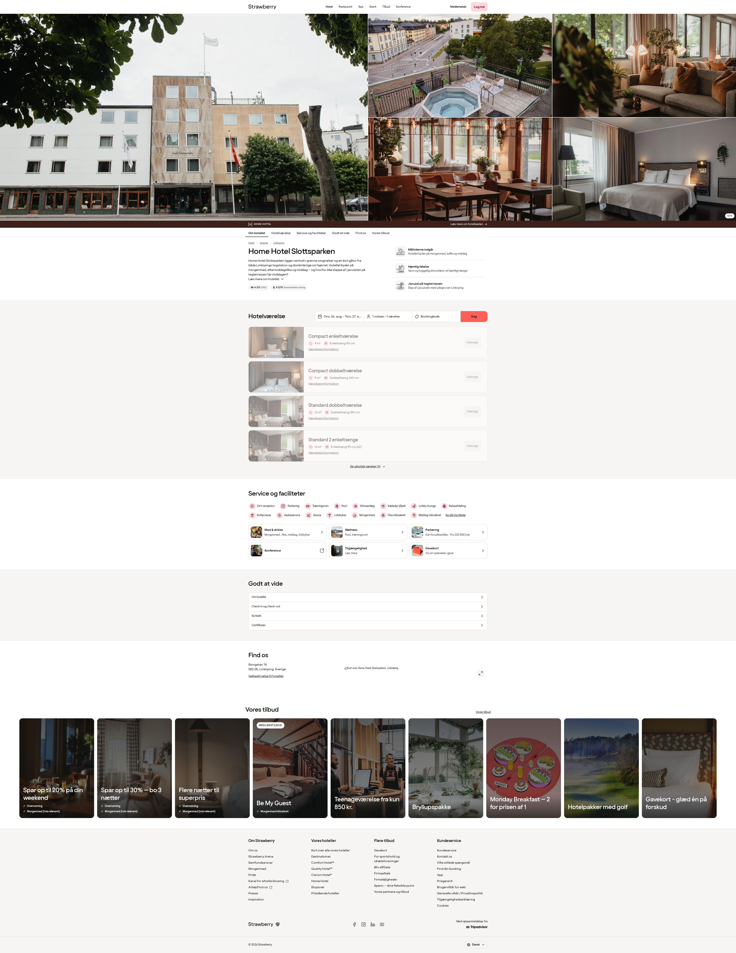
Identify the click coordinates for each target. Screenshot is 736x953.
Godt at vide (340, 233)
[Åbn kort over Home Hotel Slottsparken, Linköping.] (481, 673)
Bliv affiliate (382, 867)
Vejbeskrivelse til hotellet (265, 676)
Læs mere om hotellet (263, 279)
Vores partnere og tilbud (391, 892)
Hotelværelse (281, 233)
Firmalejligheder (385, 879)
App (440, 875)
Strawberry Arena (260, 856)
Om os (253, 850)
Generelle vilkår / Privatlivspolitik (460, 893)
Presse (253, 893)
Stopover (317, 887)
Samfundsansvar (260, 863)
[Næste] (298, 342)
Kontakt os (444, 856)
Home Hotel (319, 881)
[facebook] (354, 924)
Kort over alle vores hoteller (330, 850)
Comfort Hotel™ (322, 863)
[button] (276, 342)
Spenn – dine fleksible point (394, 886)
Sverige (264, 243)
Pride (252, 875)
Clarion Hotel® (321, 875)
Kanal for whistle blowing (266, 881)
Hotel (251, 243)
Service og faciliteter (311, 233)
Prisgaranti (445, 881)
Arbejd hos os (258, 887)
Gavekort (380, 850)
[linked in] (372, 924)
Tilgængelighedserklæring (456, 899)
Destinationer (321, 856)
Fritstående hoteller (325, 893)
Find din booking (449, 869)
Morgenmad (257, 869)
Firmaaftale (382, 873)
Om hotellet (256, 233)
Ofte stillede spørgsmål (453, 863)
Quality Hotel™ (321, 869)
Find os (361, 233)
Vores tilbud (380, 233)
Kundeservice (446, 850)
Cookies (443, 906)
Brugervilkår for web (451, 887)
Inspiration (256, 899)
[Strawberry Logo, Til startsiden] (262, 7)
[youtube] (382, 924)
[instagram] (363, 924)
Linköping (279, 243)
